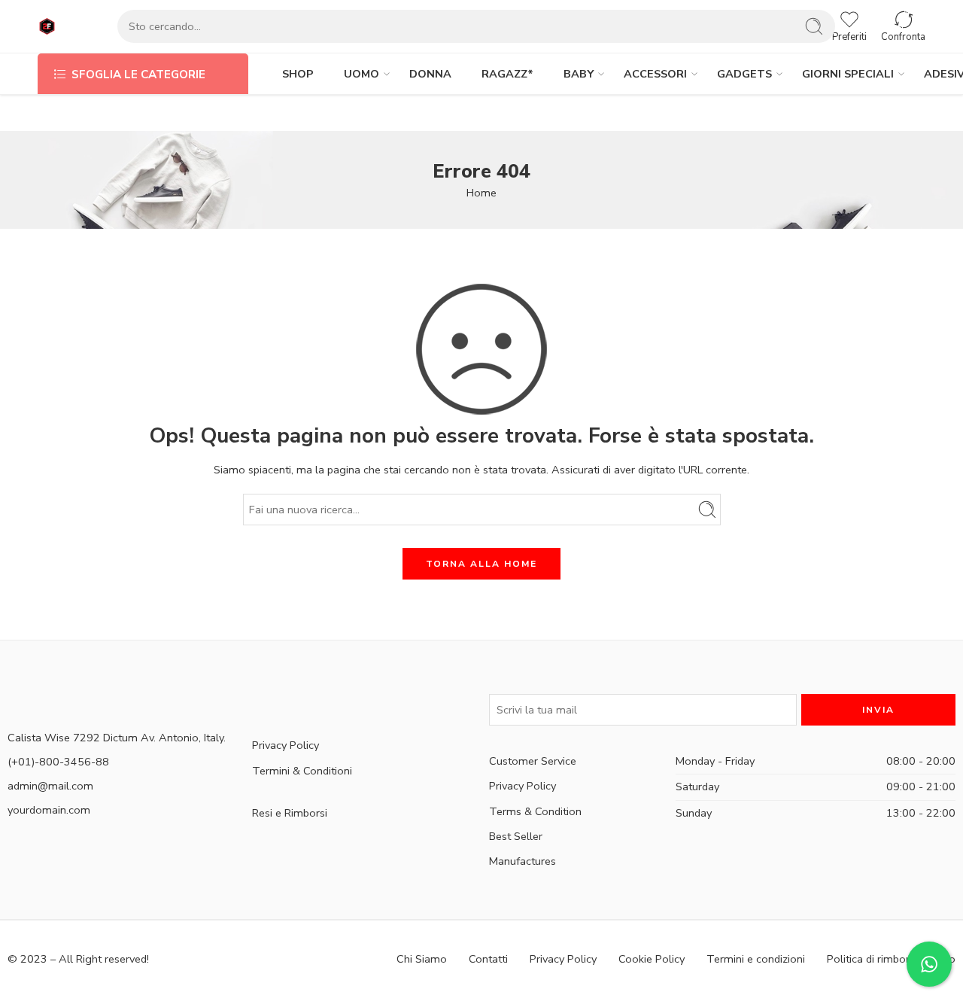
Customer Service (532, 760)
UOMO (361, 73)
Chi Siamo (421, 958)
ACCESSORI (655, 73)
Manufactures (522, 861)
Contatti (488, 958)
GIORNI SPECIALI (848, 73)
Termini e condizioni (755, 958)
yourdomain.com (49, 809)
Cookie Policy (651, 958)
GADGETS (744, 73)
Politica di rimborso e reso (891, 958)
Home (481, 192)
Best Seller (515, 836)
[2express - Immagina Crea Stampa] (47, 26)
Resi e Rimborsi (289, 812)
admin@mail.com (50, 785)
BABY (579, 73)
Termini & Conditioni (302, 770)
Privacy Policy (285, 745)
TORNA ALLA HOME (481, 564)
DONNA (430, 73)
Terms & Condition (535, 811)
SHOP (298, 73)
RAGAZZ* (507, 73)
